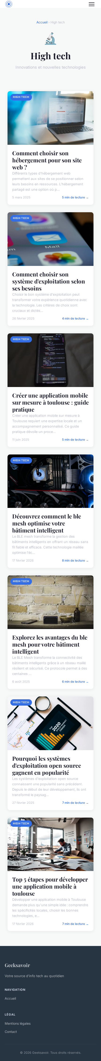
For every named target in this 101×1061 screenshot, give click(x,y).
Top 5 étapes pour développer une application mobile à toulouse (50, 886)
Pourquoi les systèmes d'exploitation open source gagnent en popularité (46, 765)
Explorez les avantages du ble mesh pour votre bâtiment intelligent (49, 644)
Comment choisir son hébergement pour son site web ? (47, 160)
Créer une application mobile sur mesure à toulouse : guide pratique (50, 402)
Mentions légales (18, 1023)
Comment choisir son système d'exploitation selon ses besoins (48, 281)
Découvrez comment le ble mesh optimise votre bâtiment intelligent (46, 523)
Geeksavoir (17, 965)
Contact (11, 1032)
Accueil (41, 22)
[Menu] (91, 4)
